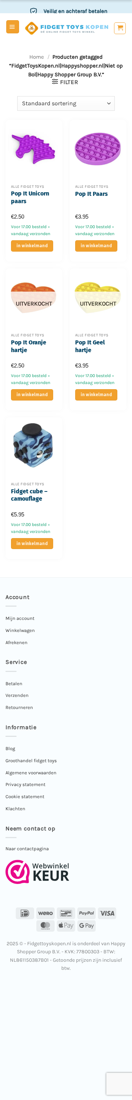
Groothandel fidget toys (31, 760)
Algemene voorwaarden (31, 772)
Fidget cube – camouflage (29, 495)
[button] (12, 26)
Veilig (75, 8)
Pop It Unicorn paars (30, 197)
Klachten (15, 808)
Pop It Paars (91, 193)
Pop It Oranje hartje (28, 346)
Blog (10, 748)
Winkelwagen (20, 630)
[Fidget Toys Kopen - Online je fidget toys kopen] (66, 28)
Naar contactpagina (27, 848)
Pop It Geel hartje (90, 346)
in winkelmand (32, 394)
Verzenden (17, 695)
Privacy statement (25, 784)
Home (36, 57)
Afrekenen (16, 642)
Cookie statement (25, 796)
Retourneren (19, 707)
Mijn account (20, 618)
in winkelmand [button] (32, 245)
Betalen (14, 683)
